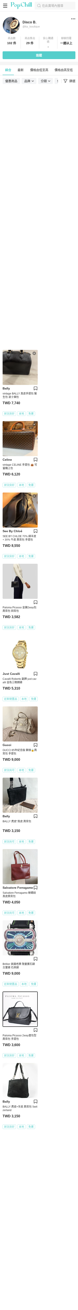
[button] (12, 43)
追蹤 (39, 55)
